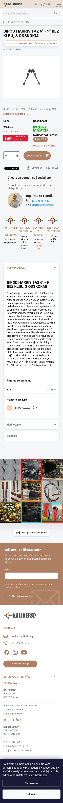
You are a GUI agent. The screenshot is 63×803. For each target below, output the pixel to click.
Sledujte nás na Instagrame (34, 533)
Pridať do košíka (34, 155)
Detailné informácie (14, 114)
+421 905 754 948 (39, 200)
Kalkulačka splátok (19, 138)
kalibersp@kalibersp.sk (42, 204)
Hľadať (55, 13)
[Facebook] (6, 652)
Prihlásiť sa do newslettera (21, 596)
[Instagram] (15, 652)
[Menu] (59, 4)
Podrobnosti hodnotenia (46, 43)
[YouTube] (24, 652)
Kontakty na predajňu (20, 664)
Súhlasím (31, 794)
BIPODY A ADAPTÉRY (25, 407)
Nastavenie (31, 783)
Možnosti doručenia (44, 146)
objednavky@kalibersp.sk (23, 636)
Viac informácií (38, 775)
